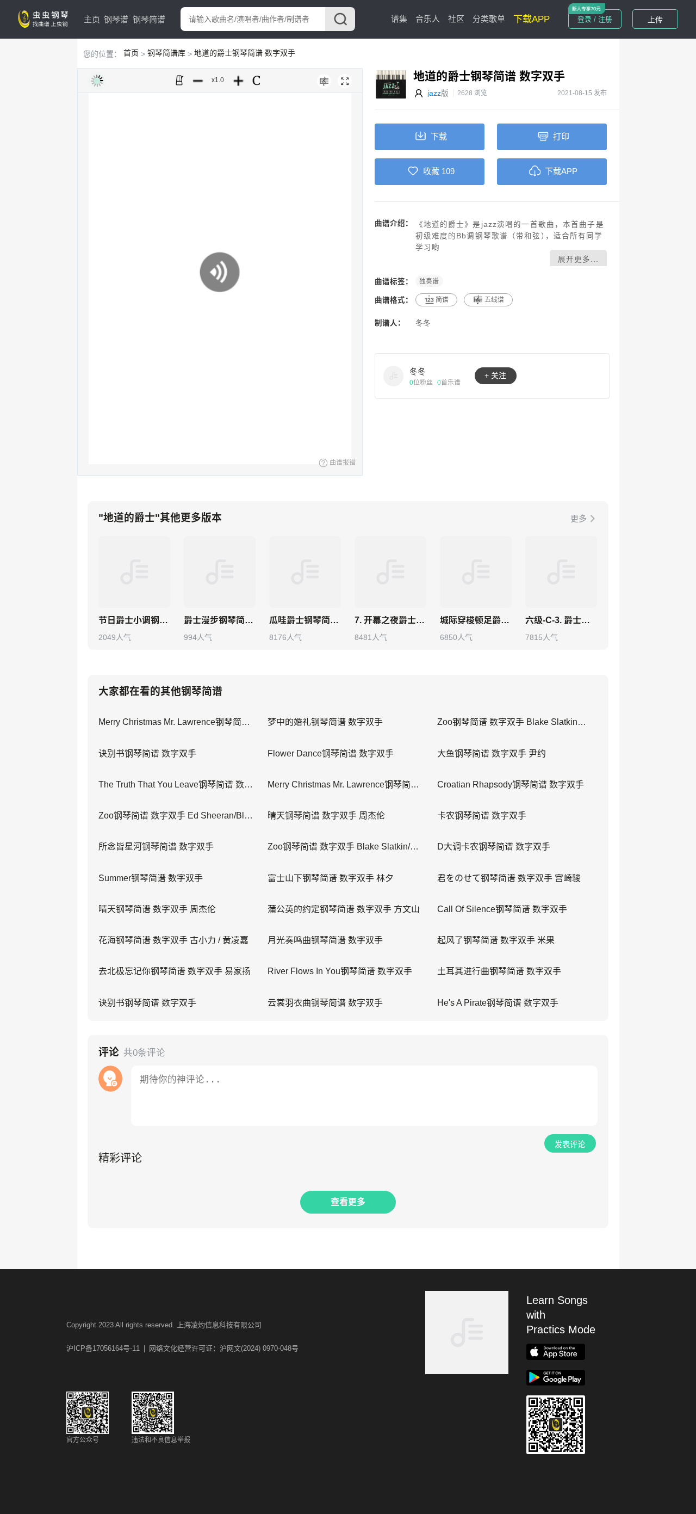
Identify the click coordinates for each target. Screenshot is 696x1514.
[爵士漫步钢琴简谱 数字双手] (220, 572)
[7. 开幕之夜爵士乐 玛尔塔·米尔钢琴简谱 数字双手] (390, 572)
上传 (655, 19)
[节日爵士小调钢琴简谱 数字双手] (134, 572)
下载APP (531, 19)
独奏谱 (429, 281)
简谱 (442, 300)
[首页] (45, 18)
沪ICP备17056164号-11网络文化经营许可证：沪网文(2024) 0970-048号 (182, 1348)
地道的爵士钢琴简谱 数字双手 (244, 53)
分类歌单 (489, 19)
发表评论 (570, 1144)
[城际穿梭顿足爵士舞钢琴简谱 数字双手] (476, 572)
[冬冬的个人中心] (393, 375)
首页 (131, 53)
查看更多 (348, 1202)
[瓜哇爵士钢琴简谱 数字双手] (305, 572)
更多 (578, 518)
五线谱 (494, 300)
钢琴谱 (116, 19)
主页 (92, 19)
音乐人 (427, 19)
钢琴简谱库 (166, 53)
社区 (456, 19)
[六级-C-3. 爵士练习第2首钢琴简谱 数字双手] (561, 572)
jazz (434, 93)
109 (448, 171)
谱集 (399, 19)
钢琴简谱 (149, 19)
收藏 (431, 171)
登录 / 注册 (594, 19)
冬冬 (423, 323)
